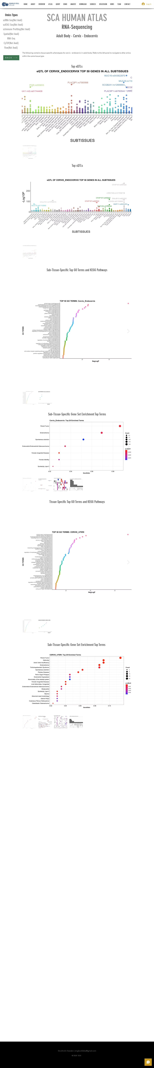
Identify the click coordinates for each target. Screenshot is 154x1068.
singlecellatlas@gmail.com (85, 1051)
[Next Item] (128, 331)
